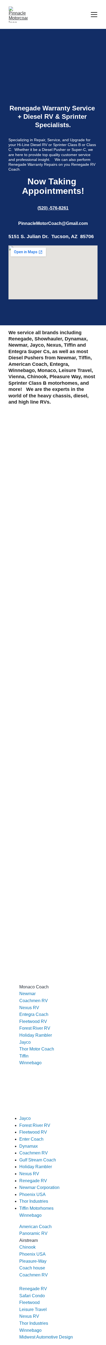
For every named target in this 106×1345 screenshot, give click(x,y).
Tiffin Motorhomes (36, 1208)
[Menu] (94, 14)
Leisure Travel (33, 1309)
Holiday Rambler (35, 1035)
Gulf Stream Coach (37, 1160)
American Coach (35, 1226)
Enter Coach (31, 1139)
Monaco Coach (34, 987)
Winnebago (30, 1062)
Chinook (27, 1247)
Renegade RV (33, 1288)
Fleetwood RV (33, 1021)
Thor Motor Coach (36, 1049)
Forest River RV (34, 1028)
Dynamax (28, 1146)
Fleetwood (29, 1302)
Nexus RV (29, 1007)
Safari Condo (32, 1295)
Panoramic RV (33, 1233)
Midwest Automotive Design (46, 1337)
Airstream (28, 1240)
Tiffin (24, 1056)
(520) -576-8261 (53, 208)
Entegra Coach (33, 1014)
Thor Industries (33, 1323)
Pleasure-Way (32, 1261)
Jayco (25, 1042)
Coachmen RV (33, 1000)
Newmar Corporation (39, 1187)
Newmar (27, 993)
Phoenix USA (32, 1254)
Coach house (32, 1268)
